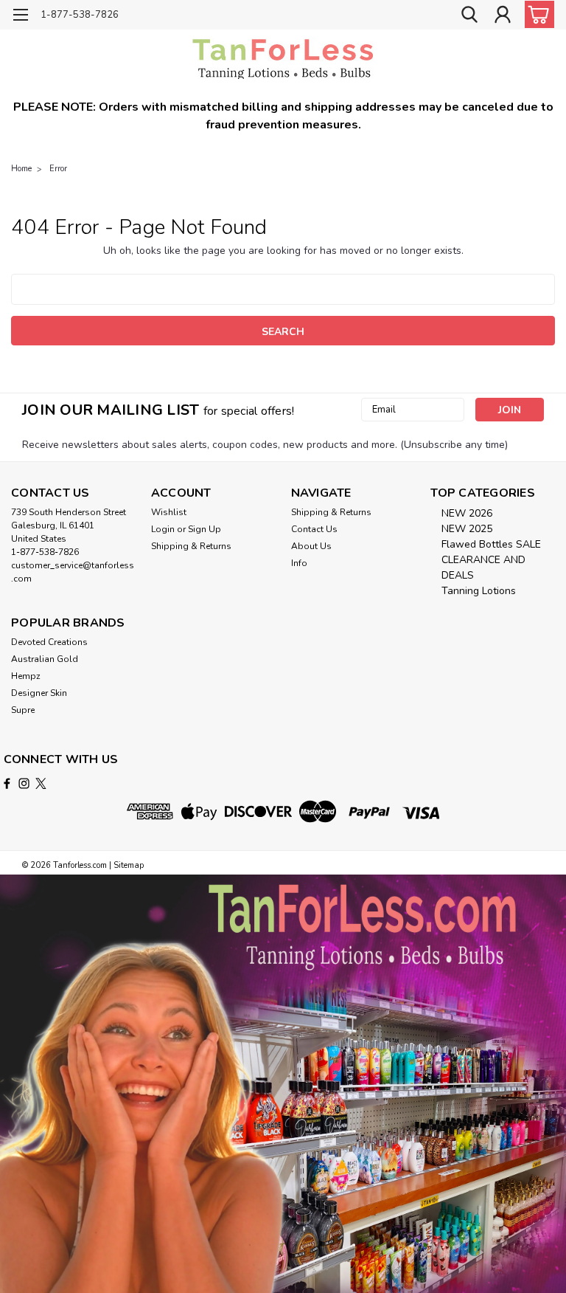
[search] (469, 15)
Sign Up (204, 529)
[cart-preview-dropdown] (536, 14)
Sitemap (128, 865)
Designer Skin (39, 693)
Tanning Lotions (478, 591)
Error (58, 168)
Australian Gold (44, 659)
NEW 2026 (466, 513)
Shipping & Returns (191, 546)
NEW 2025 (466, 529)
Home (21, 168)
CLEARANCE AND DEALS (483, 567)
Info (299, 563)
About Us (311, 546)
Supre (23, 710)
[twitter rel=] (40, 783)
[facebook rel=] (7, 783)
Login (163, 529)
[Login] (503, 15)
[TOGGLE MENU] (20, 17)
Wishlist (168, 512)
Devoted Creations (49, 642)
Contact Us (314, 529)
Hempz (26, 676)
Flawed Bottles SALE (491, 544)
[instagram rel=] (23, 783)
